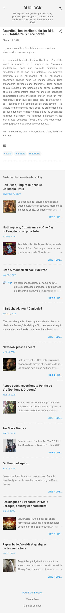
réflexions (34, 153)
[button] (60, 31)
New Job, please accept (19, 347)
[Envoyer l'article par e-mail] (5, 147)
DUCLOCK (33, 8)
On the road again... (16, 463)
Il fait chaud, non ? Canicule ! (22, 308)
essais (7, 153)
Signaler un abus (33, 605)
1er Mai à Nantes (14, 428)
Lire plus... (55, 217)
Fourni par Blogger (32, 592)
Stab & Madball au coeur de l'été (25, 270)
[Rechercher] (60, 9)
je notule (20, 153)
